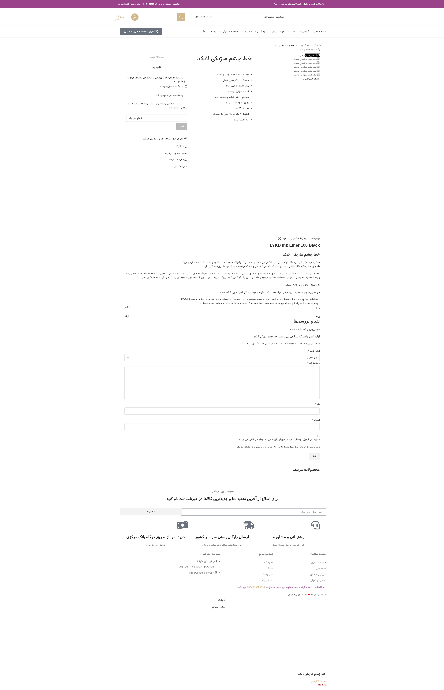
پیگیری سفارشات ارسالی (129, 4)
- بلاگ (270, 568)
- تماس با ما (267, 580)
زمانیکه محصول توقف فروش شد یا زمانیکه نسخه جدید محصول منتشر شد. (157, 105)
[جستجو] (181, 17)
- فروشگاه (268, 562)
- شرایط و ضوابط (317, 580)
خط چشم (175, 154)
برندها (310, 46)
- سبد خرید (320, 568)
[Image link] (130, 565)
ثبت (182, 126)
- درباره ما (268, 574)
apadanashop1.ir (256, 587)
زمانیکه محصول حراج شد (171, 86)
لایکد (300, 46)
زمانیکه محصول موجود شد (170, 95)
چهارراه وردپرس (293, 595)
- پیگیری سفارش (318, 574)
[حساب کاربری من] (134, 17)
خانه (319, 46)
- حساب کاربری (318, 562)
